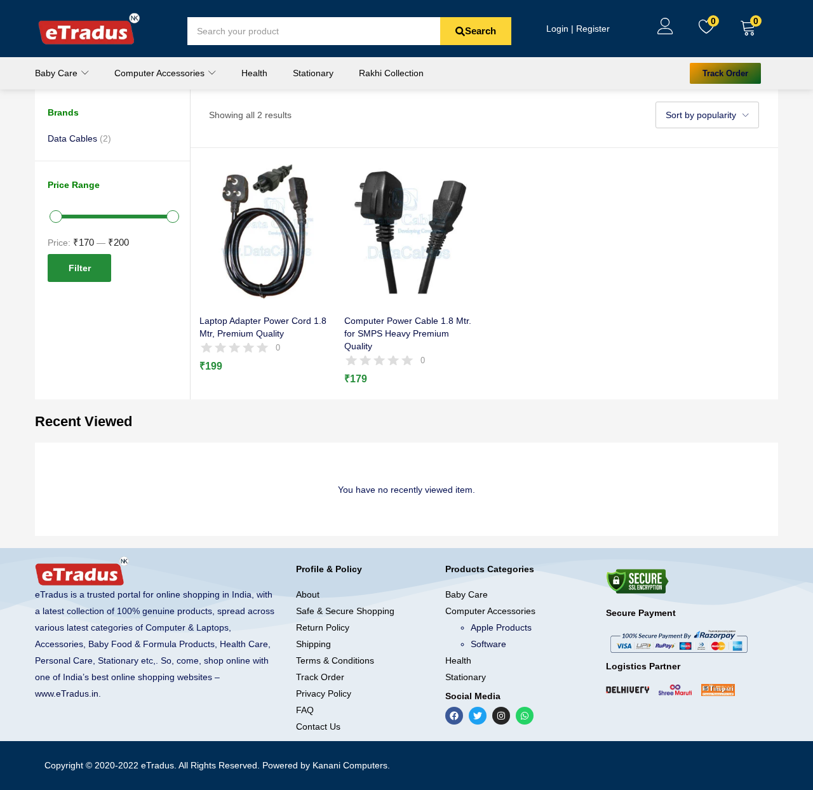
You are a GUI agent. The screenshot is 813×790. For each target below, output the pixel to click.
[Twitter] (478, 716)
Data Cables (72, 138)
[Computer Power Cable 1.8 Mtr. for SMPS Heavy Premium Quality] (411, 230)
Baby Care (57, 73)
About (307, 594)
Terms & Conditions (335, 660)
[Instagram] (501, 716)
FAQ (305, 710)
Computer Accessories (160, 73)
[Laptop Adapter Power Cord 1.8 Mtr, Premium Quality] (266, 230)
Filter (80, 268)
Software (488, 644)
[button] (748, 28)
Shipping (313, 644)
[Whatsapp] (525, 716)
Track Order (320, 677)
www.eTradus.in (66, 693)
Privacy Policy (323, 693)
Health (254, 73)
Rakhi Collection (391, 73)
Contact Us (318, 726)
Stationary (313, 73)
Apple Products (501, 627)
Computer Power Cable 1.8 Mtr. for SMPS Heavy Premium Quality (407, 333)
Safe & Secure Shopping (345, 611)
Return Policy (322, 627)
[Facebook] (454, 716)
